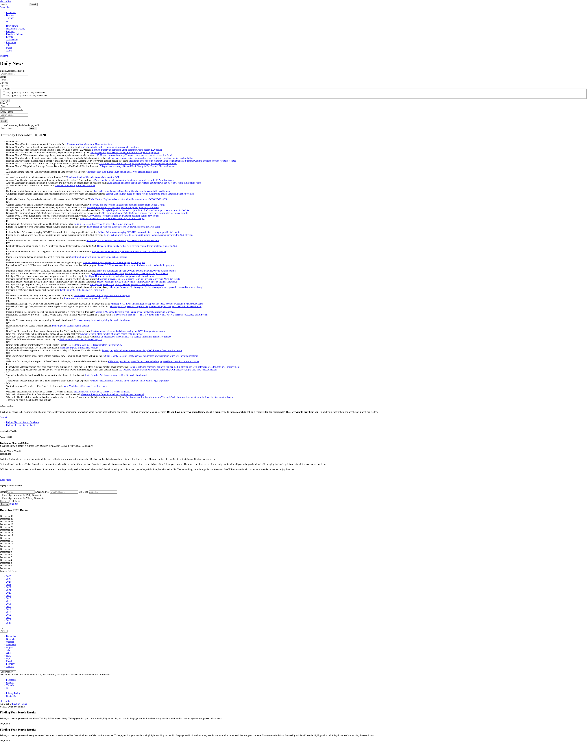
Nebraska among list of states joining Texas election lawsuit (102, 320)
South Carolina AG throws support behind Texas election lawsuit (116, 375)
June (8, 652)
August (9, 647)
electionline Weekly (15, 28)
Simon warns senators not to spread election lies (86, 298)
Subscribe (4, 7)
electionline (5, 1)
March (9, 661)
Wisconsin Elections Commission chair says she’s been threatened (112, 394)
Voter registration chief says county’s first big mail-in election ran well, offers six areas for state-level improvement (184, 367)
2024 (8, 581)
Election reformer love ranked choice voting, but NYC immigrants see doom (128, 331)
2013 (8, 612)
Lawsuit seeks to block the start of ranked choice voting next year (111, 334)
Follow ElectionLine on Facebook (22, 422)
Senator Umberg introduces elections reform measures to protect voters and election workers (150, 193)
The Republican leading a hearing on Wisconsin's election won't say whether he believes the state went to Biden (179, 397)
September (11, 644)
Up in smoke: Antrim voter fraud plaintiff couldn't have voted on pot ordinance (130, 273)
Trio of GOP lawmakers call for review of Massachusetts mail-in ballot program (136, 265)
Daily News (12, 26)
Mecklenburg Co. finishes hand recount (79, 347)
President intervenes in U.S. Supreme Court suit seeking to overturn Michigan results (139, 279)
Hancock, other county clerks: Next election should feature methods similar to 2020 (137, 246)
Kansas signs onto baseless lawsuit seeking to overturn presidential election (123, 240)
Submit (3, 417)
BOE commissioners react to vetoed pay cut (80, 339)
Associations (12, 39)
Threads (10, 18)
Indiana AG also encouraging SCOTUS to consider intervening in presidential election (139, 232)
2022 (8, 587)
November (11, 639)
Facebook (11, 12)
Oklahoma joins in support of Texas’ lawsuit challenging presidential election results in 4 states (153, 361)
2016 (8, 603)
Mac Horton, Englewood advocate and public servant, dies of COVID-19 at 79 (128, 199)
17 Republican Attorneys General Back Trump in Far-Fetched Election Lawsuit (136, 166)
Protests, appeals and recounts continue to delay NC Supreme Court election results (142, 350)
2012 (8, 614)
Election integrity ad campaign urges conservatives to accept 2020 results (127, 149)
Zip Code (83, 491)
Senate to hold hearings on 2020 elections (75, 185)
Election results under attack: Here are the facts (89, 144)
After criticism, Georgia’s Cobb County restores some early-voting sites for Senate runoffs (144, 213)
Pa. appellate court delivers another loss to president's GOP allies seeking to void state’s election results (168, 369)
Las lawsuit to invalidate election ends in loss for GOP (93, 177)
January (10, 666)
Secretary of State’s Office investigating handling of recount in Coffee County (127, 204)
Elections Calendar (15, 34)
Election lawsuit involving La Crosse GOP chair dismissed (102, 391)
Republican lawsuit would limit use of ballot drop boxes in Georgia (112, 218)
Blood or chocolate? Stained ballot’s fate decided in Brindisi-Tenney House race (132, 336)
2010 (8, 620)
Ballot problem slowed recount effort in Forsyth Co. (97, 345)
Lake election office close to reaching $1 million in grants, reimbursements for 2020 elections (148, 235)
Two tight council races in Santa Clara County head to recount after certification (132, 191)
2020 (8, 592)
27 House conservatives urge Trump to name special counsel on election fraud (134, 155)
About (9, 50)
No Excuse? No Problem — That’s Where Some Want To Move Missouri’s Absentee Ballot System (160, 314)
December (11, 636)
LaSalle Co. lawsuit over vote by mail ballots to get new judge (104, 224)
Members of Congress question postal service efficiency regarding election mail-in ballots (150, 158)
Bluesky (10, 15)
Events (9, 37)
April (8, 658)
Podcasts (10, 31)
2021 (8, 590)
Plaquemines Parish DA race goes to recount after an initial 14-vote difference (129, 251)
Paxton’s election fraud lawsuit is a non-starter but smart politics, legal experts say (130, 380)
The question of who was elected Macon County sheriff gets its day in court (123, 226)
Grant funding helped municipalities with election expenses (98, 257)
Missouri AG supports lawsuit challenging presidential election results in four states (135, 312)
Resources (11, 42)
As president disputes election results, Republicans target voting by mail (124, 152)
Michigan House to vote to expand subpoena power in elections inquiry (119, 276)
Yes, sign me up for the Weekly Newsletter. (27, 95)
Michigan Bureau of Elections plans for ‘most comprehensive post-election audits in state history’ (156, 287)
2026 (8, 576)
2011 (8, 617)
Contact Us (11, 696)
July (8, 650)
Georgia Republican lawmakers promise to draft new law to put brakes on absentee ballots (145, 210)
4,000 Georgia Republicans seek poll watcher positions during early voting (123, 215)
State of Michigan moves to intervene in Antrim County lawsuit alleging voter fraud (137, 281)
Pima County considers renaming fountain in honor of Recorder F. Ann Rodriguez (134, 180)
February (10, 663)
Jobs (8, 45)
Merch (9, 48)
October (10, 641)
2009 (8, 623)
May (8, 655)
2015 (8, 606)
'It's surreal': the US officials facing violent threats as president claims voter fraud (138, 163)
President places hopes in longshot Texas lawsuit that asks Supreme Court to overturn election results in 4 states (182, 160)
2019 (8, 595)
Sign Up (4, 100)
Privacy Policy (13, 693)
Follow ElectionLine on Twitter (21, 425)
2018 (8, 598)
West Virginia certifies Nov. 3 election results (85, 386)
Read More (5, 479)
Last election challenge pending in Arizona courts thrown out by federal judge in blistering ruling (154, 182)
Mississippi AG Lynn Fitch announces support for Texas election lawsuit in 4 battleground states (157, 303)
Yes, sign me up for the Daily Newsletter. (26, 92)
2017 (8, 601)
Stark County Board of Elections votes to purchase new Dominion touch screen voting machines (151, 356)
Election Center (19, 704)
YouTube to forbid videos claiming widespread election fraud (109, 147)
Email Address (42, 491)
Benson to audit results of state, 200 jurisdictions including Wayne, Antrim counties (136, 270)
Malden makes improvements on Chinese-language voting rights (114, 262)
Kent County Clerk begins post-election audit (82, 290)
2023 (8, 584)
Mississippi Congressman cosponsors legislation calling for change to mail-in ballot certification (155, 306)
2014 (8, 609)
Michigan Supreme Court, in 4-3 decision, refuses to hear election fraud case (127, 284)
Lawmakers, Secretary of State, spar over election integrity (102, 295)
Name (3, 491)
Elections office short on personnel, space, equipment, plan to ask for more (123, 207)
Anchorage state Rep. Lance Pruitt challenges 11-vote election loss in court (122, 171)
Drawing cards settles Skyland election (70, 325)
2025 (8, 579)
